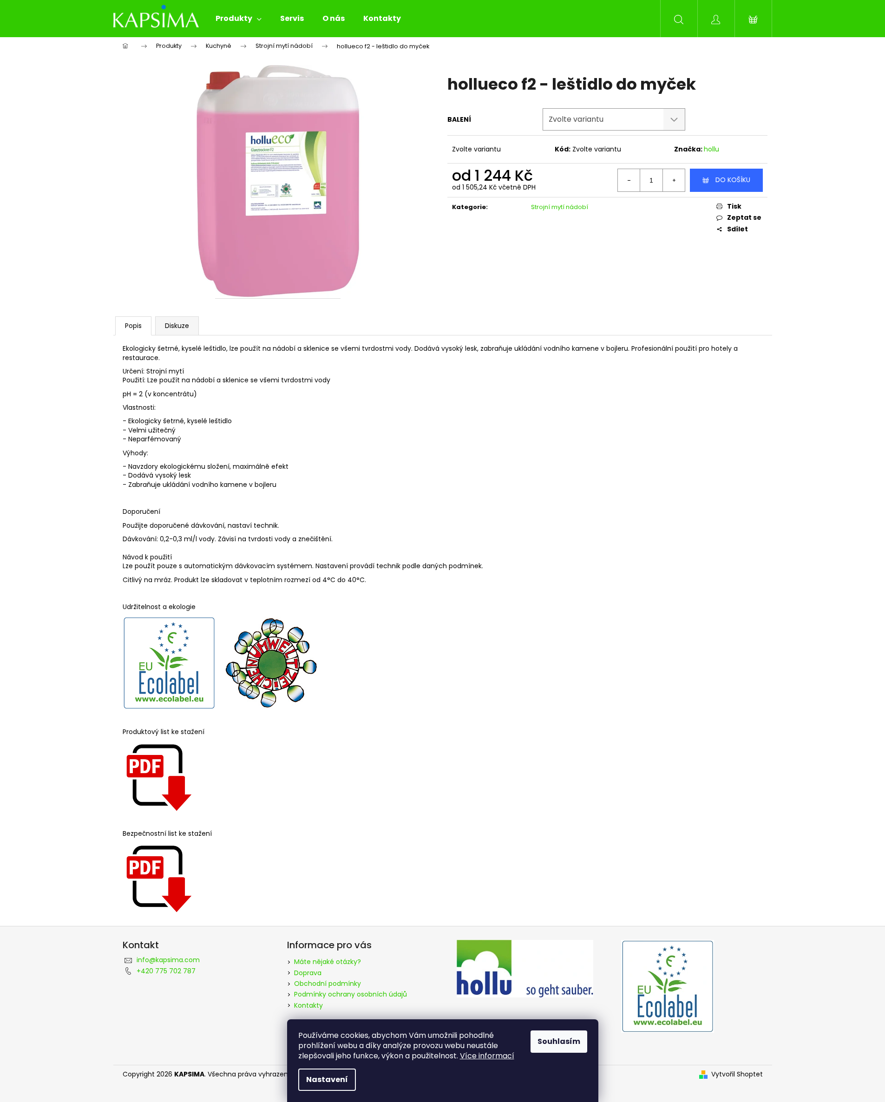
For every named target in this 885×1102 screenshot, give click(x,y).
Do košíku (732, 179)
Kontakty (308, 1005)
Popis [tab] (133, 325)
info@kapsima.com (168, 959)
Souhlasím (559, 1041)
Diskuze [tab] (177, 325)
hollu (711, 149)
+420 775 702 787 (166, 971)
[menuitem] (238, 18)
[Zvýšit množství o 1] (673, 180)
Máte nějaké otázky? (327, 961)
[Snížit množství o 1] (629, 180)
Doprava (307, 972)
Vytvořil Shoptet (737, 1074)
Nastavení (327, 1079)
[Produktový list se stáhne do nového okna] (157, 877)
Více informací (487, 1055)
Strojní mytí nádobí (559, 207)
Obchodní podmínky (327, 983)
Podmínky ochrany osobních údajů (350, 994)
